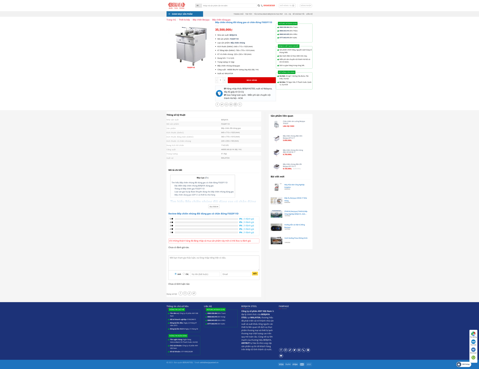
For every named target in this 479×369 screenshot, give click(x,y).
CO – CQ (288, 14)
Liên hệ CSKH (288, 126)
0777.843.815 (284, 37)
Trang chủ (238, 14)
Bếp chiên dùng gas (221, 19)
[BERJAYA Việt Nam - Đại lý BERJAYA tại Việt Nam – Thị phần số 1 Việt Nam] (179, 5)
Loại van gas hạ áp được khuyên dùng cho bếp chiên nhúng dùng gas (204, 191)
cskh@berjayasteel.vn (209, 362)
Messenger (473, 353)
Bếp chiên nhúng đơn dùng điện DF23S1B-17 (293, 151)
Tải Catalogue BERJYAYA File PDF (268, 14)
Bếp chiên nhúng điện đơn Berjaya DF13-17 (292, 137)
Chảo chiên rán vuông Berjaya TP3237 (294, 122)
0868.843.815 (284, 31)
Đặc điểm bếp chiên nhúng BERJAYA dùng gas (194, 185)
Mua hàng (252, 80)
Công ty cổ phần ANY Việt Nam (184, 314)
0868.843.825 (284, 34)
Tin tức (248, 14)
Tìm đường (473, 337)
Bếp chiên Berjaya (201, 19)
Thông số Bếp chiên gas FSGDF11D (190, 188)
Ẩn (207, 178)
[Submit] (259, 6)
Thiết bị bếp (184, 19)
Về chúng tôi (298, 14)
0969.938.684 (284, 27)
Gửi (255, 273)
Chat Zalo (473, 345)
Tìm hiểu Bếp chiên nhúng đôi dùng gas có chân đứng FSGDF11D (200, 182)
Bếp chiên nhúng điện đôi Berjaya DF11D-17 (292, 165)
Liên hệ (309, 14)
